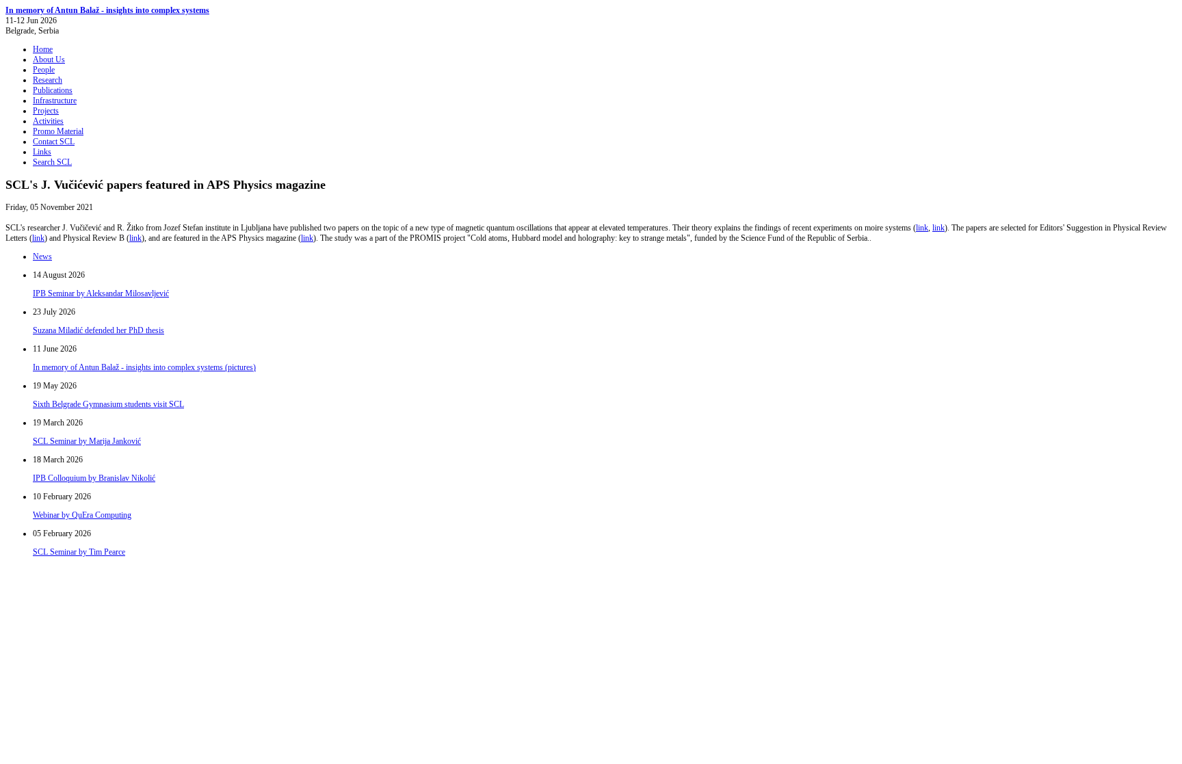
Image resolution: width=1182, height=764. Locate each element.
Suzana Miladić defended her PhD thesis (98, 330)
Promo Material (58, 131)
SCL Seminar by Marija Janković (87, 441)
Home (43, 49)
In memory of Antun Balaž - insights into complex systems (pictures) (144, 367)
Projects (46, 111)
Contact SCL (54, 141)
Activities (48, 121)
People (44, 70)
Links (42, 152)
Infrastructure (55, 100)
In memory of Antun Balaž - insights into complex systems (107, 10)
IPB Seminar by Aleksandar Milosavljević (101, 293)
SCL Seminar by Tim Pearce (79, 552)
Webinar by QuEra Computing (82, 515)
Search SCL (52, 162)
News (42, 256)
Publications (53, 90)
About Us (49, 59)
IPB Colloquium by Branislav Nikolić (94, 478)
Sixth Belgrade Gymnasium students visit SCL (108, 404)
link (922, 228)
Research (47, 80)
